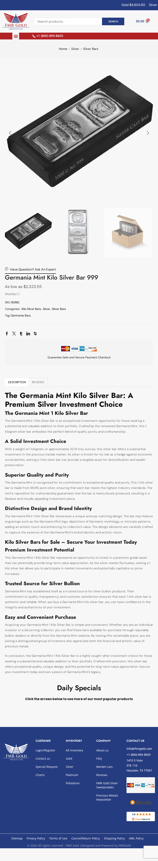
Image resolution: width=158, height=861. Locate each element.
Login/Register (45, 750)
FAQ (99, 758)
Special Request (47, 767)
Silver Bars (90, 49)
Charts (40, 775)
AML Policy (136, 838)
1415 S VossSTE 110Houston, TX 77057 (139, 765)
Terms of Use (58, 838)
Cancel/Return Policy (85, 838)
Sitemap (17, 838)
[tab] (17, 382)
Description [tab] (17, 382)
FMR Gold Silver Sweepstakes (107, 785)
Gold (69, 758)
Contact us (43, 758)
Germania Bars (21, 315)
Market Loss (104, 767)
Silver (75, 49)
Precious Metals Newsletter (107, 797)
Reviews (101, 775)
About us (102, 750)
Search (113, 21)
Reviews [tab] (38, 382)
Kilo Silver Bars (31, 309)
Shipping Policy (114, 838)
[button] (15, 36)
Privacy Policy (36, 838)
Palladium (73, 783)
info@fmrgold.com (139, 749)
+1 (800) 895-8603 (139, 755)
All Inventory (74, 750)
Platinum (72, 775)
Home (63, 49)
